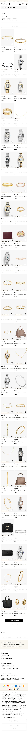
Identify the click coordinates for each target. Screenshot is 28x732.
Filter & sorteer (15, 26)
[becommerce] (18, 689)
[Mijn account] (20, 4)
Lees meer (12, 717)
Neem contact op (6, 675)
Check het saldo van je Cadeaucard (10, 668)
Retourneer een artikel (7, 658)
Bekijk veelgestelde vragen (8, 665)
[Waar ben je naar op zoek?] (3, 7)
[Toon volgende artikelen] (20, 624)
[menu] (2, 4)
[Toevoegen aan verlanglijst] (12, 44)
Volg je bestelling (6, 655)
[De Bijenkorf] (6, 4)
